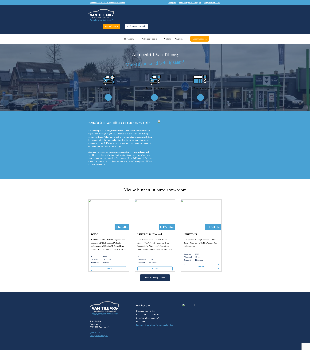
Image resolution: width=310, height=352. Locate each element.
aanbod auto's (111, 26)
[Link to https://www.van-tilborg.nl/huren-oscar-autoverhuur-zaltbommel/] (200, 97)
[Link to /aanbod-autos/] (108, 97)
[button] (214, 39)
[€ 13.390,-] (201, 201)
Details (109, 269)
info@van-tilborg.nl (99, 335)
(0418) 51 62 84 (97, 332)
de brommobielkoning (111, 140)
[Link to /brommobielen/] (154, 97)
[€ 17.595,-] (155, 201)
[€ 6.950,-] (109, 201)
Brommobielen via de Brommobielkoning (154, 325)
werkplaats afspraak (136, 26)
